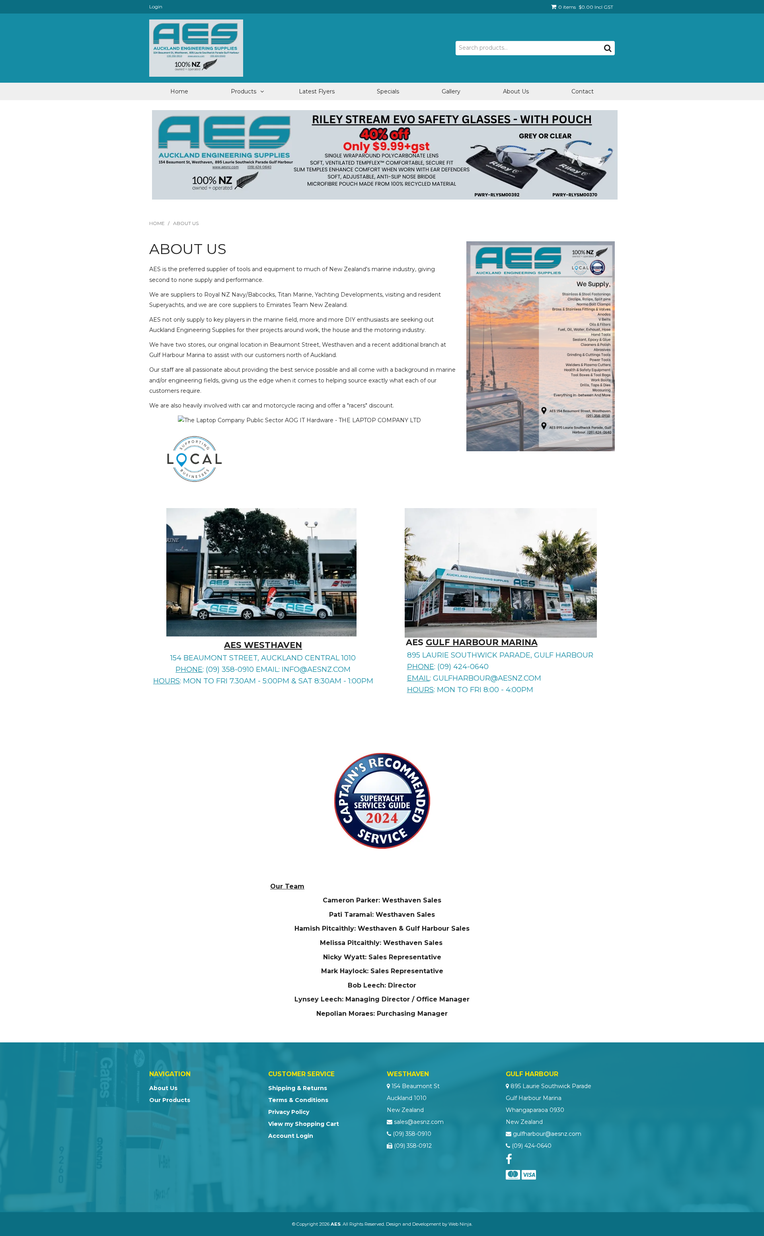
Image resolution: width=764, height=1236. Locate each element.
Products (243, 91)
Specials (388, 91)
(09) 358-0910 (412, 1133)
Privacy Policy (288, 1112)
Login (155, 7)
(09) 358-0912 (413, 1145)
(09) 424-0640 (532, 1145)
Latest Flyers (317, 91)
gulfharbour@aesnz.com (487, 678)
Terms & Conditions (298, 1100)
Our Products (169, 1100)
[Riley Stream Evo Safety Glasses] (385, 154)
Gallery (451, 91)
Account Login (290, 1135)
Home (179, 91)
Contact (582, 91)
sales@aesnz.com (419, 1121)
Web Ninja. (460, 1224)
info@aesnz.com (316, 669)
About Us (516, 91)
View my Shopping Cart (303, 1123)
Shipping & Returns (297, 1088)
